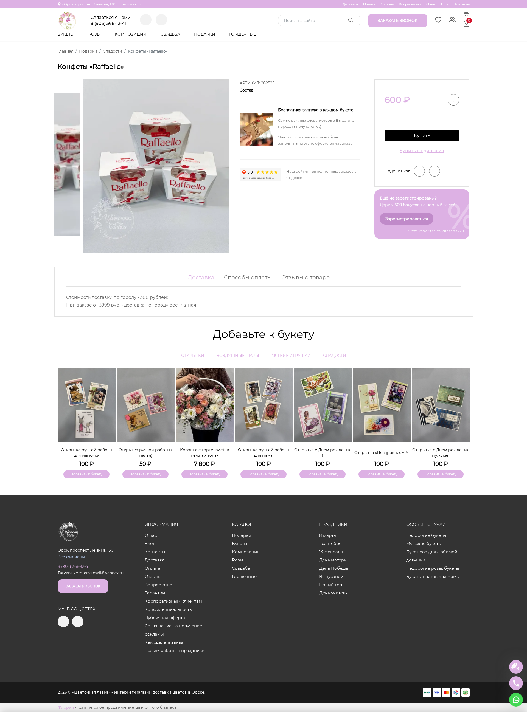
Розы (95, 34)
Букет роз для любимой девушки (431, 556)
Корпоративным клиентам (173, 601)
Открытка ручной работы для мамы (263, 452)
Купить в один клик (422, 150)
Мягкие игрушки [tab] (291, 355)
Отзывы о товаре (305, 277)
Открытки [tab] (192, 355)
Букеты (66, 34)
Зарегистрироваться (406, 218)
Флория (66, 707)
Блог (445, 4)
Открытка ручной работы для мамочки (86, 452)
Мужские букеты (424, 543)
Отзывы (387, 4)
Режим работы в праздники (175, 650)
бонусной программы (448, 231)
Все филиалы (129, 4)
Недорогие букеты (426, 535)
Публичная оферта (165, 617)
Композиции (131, 34)
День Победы (333, 568)
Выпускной (331, 576)
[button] (463, 414)
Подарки (205, 34)
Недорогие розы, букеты (432, 568)
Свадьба (171, 34)
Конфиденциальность (168, 609)
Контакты (462, 4)
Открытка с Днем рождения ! (322, 452)
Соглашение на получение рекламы (173, 630)
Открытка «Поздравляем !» (381, 452)
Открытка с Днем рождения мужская (440, 452)
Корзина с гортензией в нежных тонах (204, 452)
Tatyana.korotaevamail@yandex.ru (91, 573)
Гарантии (155, 592)
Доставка (350, 4)
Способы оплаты (248, 277)
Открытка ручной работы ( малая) (145, 452)
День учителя (333, 592)
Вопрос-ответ (410, 4)
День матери (333, 560)
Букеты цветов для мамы (433, 576)
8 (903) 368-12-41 (109, 23)
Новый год (330, 584)
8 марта (327, 535)
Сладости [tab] (334, 355)
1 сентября (330, 543)
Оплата (369, 4)
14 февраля (331, 551)
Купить (422, 135)
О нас (431, 4)
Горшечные (242, 34)
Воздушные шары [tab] (238, 355)
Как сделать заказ (164, 642)
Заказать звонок (83, 586)
